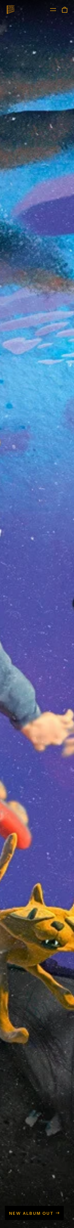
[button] (64, 9)
